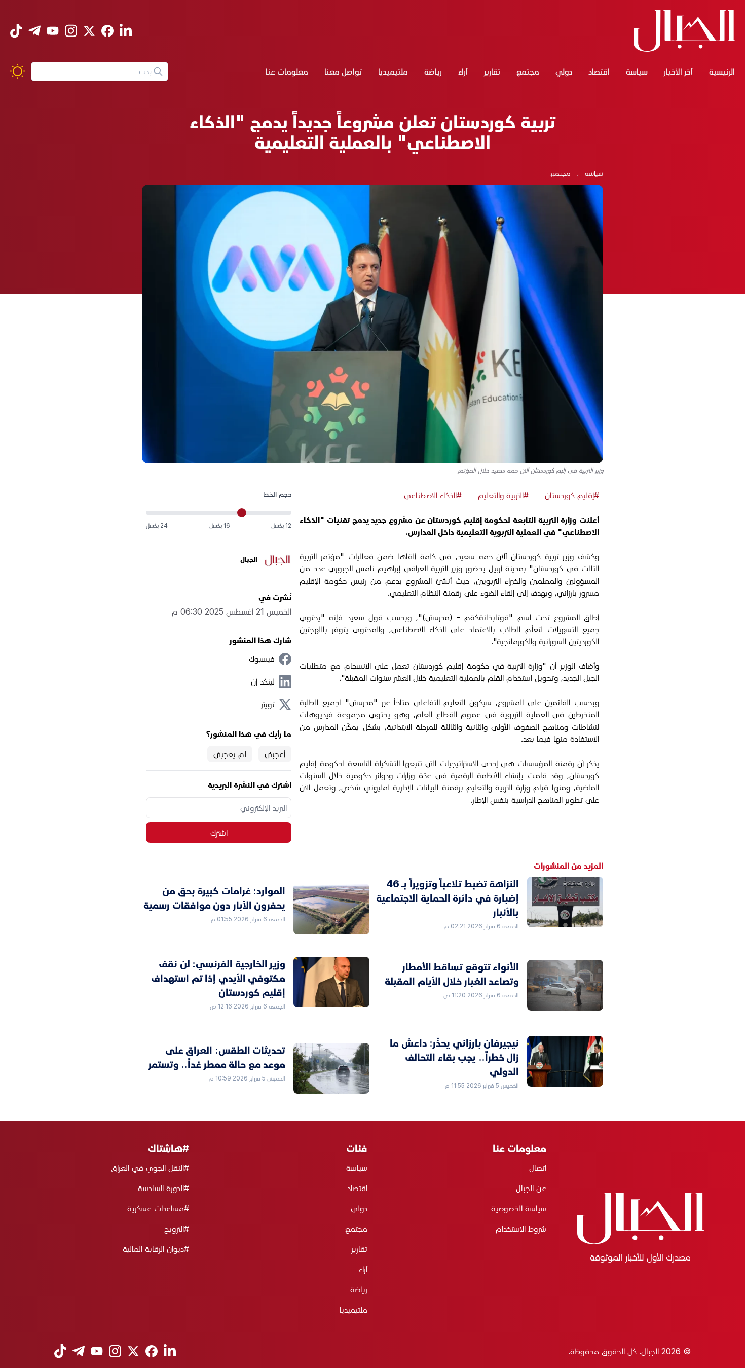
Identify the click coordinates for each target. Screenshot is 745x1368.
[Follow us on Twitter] (89, 31)
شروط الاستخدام (521, 1228)
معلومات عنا (287, 71)
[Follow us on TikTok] (16, 31)
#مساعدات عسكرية (158, 1208)
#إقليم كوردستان (572, 495)
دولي (563, 71)
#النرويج (176, 1228)
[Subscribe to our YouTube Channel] (53, 30)
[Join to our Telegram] (34, 31)
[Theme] (17, 71)
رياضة (433, 71)
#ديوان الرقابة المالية (156, 1249)
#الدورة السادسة (163, 1188)
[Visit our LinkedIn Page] (126, 31)
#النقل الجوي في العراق (150, 1168)
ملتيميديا (393, 71)
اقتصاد (599, 71)
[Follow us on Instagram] (71, 31)
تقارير (492, 71)
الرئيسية (722, 71)
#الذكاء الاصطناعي (433, 495)
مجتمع (527, 71)
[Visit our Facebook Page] (107, 31)
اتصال (537, 1168)
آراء (463, 71)
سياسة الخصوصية (518, 1208)
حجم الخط (277, 494)
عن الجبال (531, 1188)
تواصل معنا (343, 71)
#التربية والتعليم (503, 495)
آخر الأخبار (678, 71)
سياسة (637, 71)
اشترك (219, 832)
